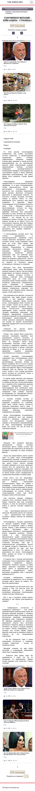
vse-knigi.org (15, 2)
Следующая (19, 26)
